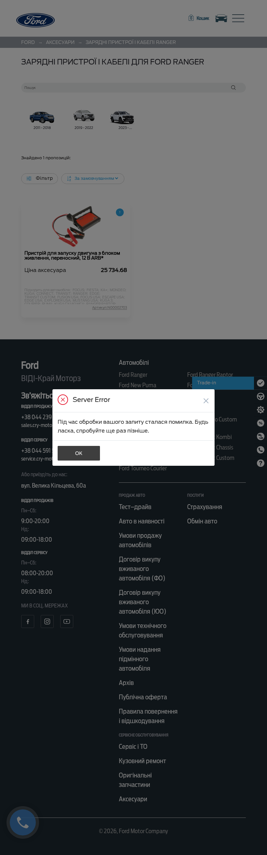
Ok (78, 453)
